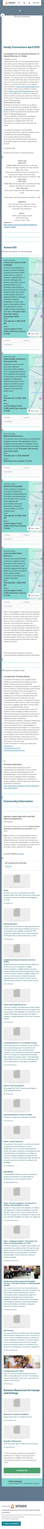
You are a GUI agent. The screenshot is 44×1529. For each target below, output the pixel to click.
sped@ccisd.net (9, 109)
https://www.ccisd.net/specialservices (22, 91)
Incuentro (21, 854)
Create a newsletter (11, 1524)
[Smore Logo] (10, 2)
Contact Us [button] (22, 1470)
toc (2, 15)
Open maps (33, 334)
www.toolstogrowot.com (12, 748)
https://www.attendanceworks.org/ (27, 87)
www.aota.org (8, 746)
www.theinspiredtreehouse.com (14, 750)
